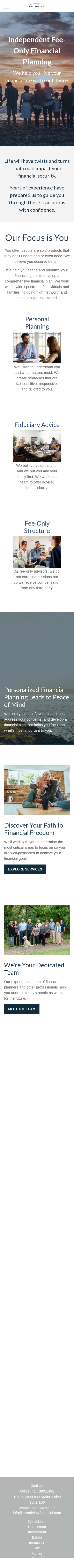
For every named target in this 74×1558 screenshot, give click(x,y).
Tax (37, 1548)
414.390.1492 (43, 1491)
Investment (37, 1532)
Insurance (37, 1543)
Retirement (37, 1527)
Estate (37, 1537)
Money (37, 1553)
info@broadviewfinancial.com (37, 1513)
